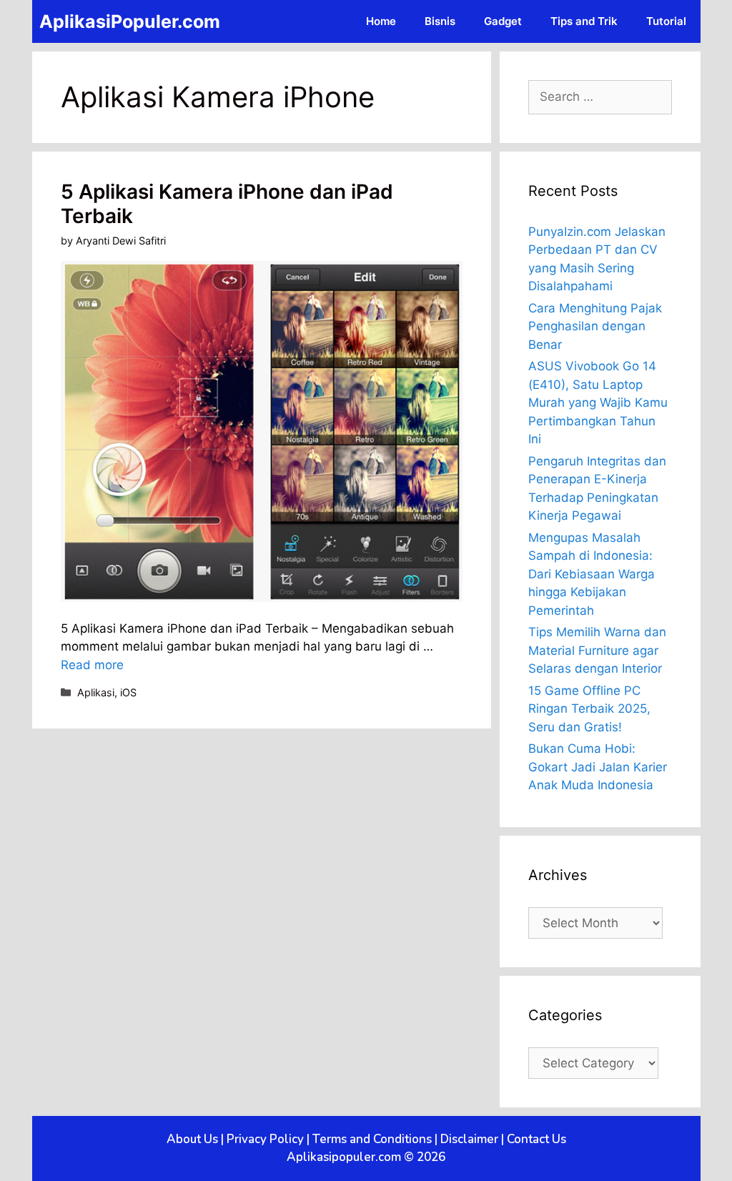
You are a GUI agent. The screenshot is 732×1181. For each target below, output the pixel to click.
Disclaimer (469, 1139)
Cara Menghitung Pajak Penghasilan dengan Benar (595, 326)
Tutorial (666, 21)
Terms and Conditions (372, 1139)
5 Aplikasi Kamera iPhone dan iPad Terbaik (227, 203)
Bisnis (440, 21)
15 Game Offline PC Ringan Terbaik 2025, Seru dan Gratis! (589, 708)
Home (381, 21)
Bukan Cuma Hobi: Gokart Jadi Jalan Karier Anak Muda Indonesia (597, 766)
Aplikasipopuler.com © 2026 (366, 1157)
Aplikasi (95, 692)
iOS (128, 692)
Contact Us (536, 1139)
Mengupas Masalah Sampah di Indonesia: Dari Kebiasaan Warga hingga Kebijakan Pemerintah (591, 574)
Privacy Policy (265, 1139)
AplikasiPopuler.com (129, 21)
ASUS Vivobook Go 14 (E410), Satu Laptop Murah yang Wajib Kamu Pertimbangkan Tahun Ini (598, 402)
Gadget (503, 21)
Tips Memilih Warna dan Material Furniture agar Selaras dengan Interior (597, 650)
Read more (92, 665)
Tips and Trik (584, 21)
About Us (192, 1139)
